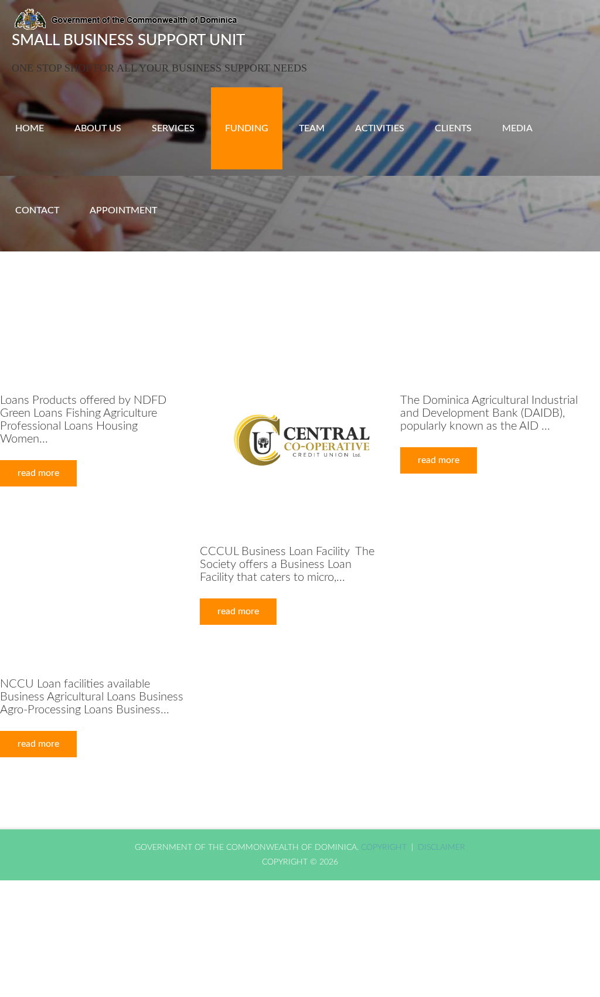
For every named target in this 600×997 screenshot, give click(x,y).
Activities (379, 128)
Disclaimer (441, 847)
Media (517, 128)
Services (173, 128)
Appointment (123, 210)
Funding (246, 128)
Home (29, 128)
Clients (453, 128)
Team (312, 128)
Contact (37, 210)
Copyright (385, 847)
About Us (97, 128)
